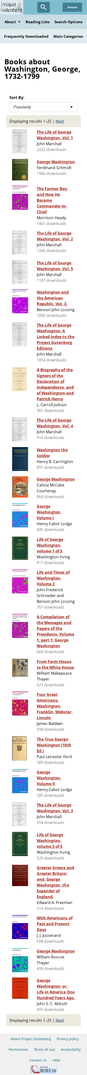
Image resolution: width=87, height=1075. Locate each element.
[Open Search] (43, 7)
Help (56, 1060)
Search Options (68, 21)
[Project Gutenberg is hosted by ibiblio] (43, 1072)
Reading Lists (38, 21)
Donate (72, 7)
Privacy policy (68, 1039)
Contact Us (38, 1060)
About (13, 21)
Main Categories (68, 36)
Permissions (18, 1049)
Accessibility (71, 1049)
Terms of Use (44, 1049)
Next (60, 121)
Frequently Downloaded (26, 36)
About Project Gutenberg (31, 1039)
